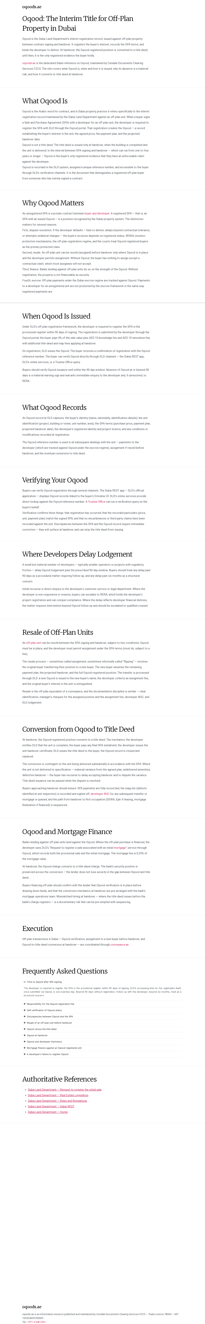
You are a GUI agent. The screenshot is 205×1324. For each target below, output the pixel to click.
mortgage (120, 847)
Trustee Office (96, 501)
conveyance (119, 944)
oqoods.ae (31, 6)
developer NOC (100, 794)
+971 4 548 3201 (36, 1322)
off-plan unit (33, 642)
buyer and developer (97, 213)
